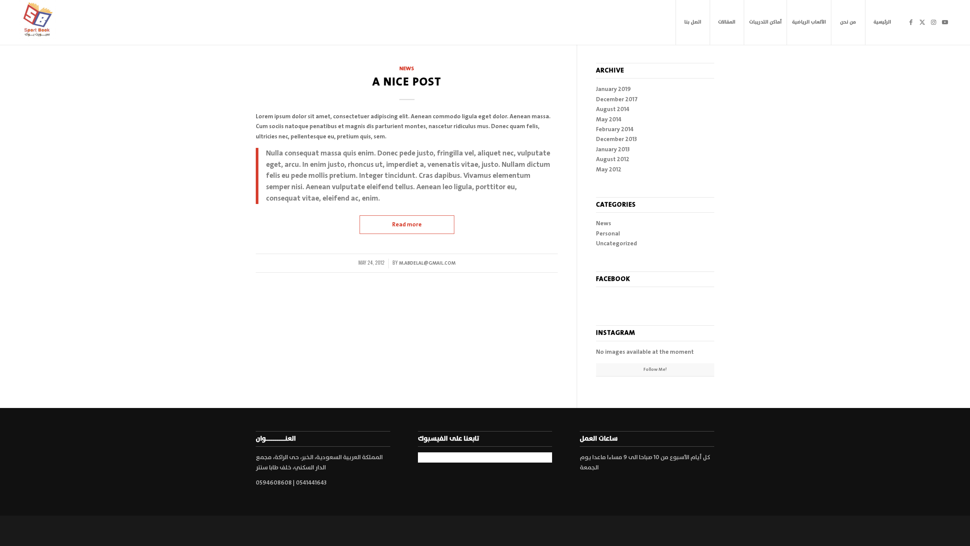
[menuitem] (693, 22)
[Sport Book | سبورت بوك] (37, 22)
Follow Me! (655, 369)
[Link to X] (922, 22)
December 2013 (616, 139)
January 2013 (613, 149)
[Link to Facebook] (911, 22)
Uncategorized (616, 243)
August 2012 (612, 159)
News (406, 68)
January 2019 (613, 89)
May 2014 (608, 119)
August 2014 (612, 109)
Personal (608, 233)
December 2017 (617, 99)
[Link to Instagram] (933, 22)
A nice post (406, 82)
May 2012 (608, 169)
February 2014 (615, 129)
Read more (407, 224)
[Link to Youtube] (945, 22)
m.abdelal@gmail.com (427, 263)
